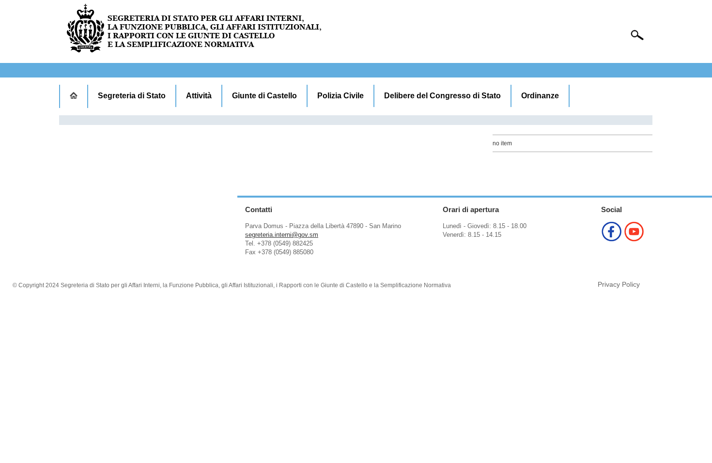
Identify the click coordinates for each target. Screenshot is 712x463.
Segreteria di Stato (132, 96)
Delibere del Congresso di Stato (442, 96)
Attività (199, 96)
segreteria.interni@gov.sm (281, 234)
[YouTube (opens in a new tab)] (634, 239)
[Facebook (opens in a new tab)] (611, 239)
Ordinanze (540, 96)
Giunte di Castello (264, 96)
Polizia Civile (340, 96)
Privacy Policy (619, 284)
